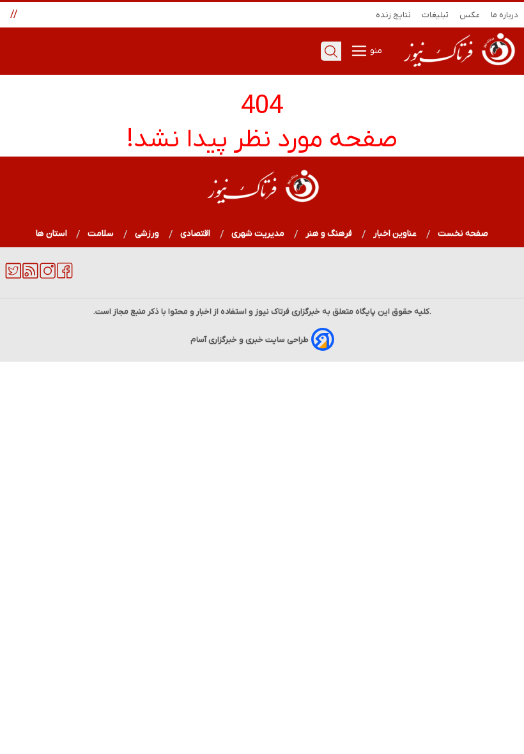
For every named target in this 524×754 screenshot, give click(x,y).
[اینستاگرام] (48, 276)
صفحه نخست (463, 233)
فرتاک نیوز (272, 311)
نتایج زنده (394, 15)
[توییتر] (13, 276)
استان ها (51, 233)
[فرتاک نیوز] (458, 68)
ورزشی (147, 233)
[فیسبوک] (65, 276)
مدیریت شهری (258, 233)
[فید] (30, 276)
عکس (470, 15)
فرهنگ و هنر (329, 233)
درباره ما (505, 15)
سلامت (101, 233)
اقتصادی (195, 233)
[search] (331, 51)
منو (375, 50)
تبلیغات (435, 15)
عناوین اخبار (395, 233)
